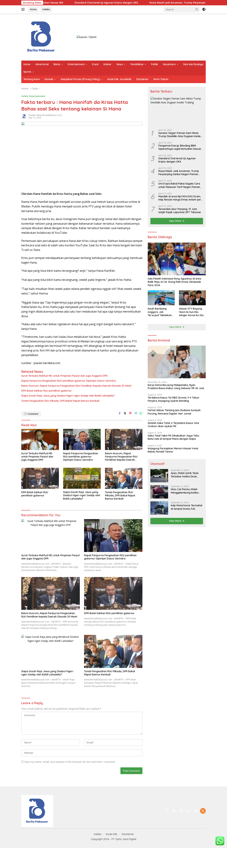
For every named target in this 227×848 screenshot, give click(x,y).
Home (33, 9)
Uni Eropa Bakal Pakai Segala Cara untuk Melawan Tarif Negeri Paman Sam (179, 185)
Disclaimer (142, 79)
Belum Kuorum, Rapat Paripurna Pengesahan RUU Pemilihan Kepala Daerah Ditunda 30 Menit (76, 385)
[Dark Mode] (204, 9)
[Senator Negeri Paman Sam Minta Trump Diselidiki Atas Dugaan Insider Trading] (176, 111)
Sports (27, 71)
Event (95, 64)
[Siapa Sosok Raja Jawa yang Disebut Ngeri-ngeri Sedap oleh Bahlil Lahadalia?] (82, 478)
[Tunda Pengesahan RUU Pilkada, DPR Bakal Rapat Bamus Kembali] (124, 478)
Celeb (24, 96)
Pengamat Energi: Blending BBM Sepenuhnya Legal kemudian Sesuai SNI (179, 147)
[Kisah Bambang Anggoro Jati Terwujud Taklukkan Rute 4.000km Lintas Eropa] (161, 297)
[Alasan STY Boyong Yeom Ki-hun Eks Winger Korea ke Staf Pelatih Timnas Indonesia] (192, 297)
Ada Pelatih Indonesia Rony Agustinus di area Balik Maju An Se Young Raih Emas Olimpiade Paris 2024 (174, 282)
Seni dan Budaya (193, 64)
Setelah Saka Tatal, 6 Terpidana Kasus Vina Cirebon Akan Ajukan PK (173, 424)
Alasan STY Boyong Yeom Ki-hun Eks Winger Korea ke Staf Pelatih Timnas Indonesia (191, 312)
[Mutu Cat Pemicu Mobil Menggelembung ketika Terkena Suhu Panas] (159, 491)
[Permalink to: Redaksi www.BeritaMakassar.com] (24, 116)
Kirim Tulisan (161, 79)
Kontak (49, 79)
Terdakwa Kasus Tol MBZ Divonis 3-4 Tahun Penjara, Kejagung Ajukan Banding (173, 399)
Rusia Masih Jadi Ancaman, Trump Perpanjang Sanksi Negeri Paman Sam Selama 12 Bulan (178, 172)
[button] (196, 9)
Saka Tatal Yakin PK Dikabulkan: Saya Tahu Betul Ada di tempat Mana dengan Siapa (173, 437)
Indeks (46, 9)
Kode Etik (111, 834)
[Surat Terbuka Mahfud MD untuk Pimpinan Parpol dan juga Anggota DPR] (40, 439)
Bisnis (57, 64)
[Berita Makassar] (41, 36)
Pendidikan (137, 64)
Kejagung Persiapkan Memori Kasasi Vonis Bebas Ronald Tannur (173, 450)
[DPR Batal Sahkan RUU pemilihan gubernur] (40, 478)
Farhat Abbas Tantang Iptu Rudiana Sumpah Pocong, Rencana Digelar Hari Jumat (174, 412)
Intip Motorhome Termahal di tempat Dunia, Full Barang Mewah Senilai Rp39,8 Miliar (186, 507)
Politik (154, 64)
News (120, 64)
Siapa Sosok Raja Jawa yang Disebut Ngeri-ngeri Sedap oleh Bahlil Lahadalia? (68, 395)
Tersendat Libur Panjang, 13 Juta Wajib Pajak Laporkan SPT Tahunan (179, 210)
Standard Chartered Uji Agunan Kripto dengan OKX (82, 2)
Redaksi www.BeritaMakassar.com (45, 115)
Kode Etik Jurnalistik (119, 79)
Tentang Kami (31, 79)
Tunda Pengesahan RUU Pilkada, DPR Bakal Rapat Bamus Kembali (60, 400)
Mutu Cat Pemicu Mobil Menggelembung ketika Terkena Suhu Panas (184, 491)
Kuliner (108, 64)
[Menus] (23, 9)
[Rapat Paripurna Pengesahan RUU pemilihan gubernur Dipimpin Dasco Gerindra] (82, 439)
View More (175, 221)
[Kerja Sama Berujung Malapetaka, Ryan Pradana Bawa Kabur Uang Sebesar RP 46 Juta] (177, 362)
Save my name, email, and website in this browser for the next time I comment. (70, 761)
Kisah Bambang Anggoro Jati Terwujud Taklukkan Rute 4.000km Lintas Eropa (160, 312)
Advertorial (42, 64)
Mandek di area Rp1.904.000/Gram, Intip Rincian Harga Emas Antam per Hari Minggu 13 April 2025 (179, 198)
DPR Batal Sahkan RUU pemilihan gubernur (46, 390)
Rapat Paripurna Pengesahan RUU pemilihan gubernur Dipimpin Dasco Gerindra (68, 380)
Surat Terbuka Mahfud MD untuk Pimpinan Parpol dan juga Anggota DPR (64, 375)
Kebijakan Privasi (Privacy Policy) (80, 79)
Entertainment (76, 64)
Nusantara (169, 64)
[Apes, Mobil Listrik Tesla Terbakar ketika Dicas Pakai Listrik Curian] (159, 475)
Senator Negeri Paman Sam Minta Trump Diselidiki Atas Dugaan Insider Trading (180, 134)
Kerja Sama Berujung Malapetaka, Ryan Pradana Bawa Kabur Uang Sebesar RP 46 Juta (176, 386)
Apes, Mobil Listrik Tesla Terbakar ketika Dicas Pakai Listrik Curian (184, 475)
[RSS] (203, 811)
